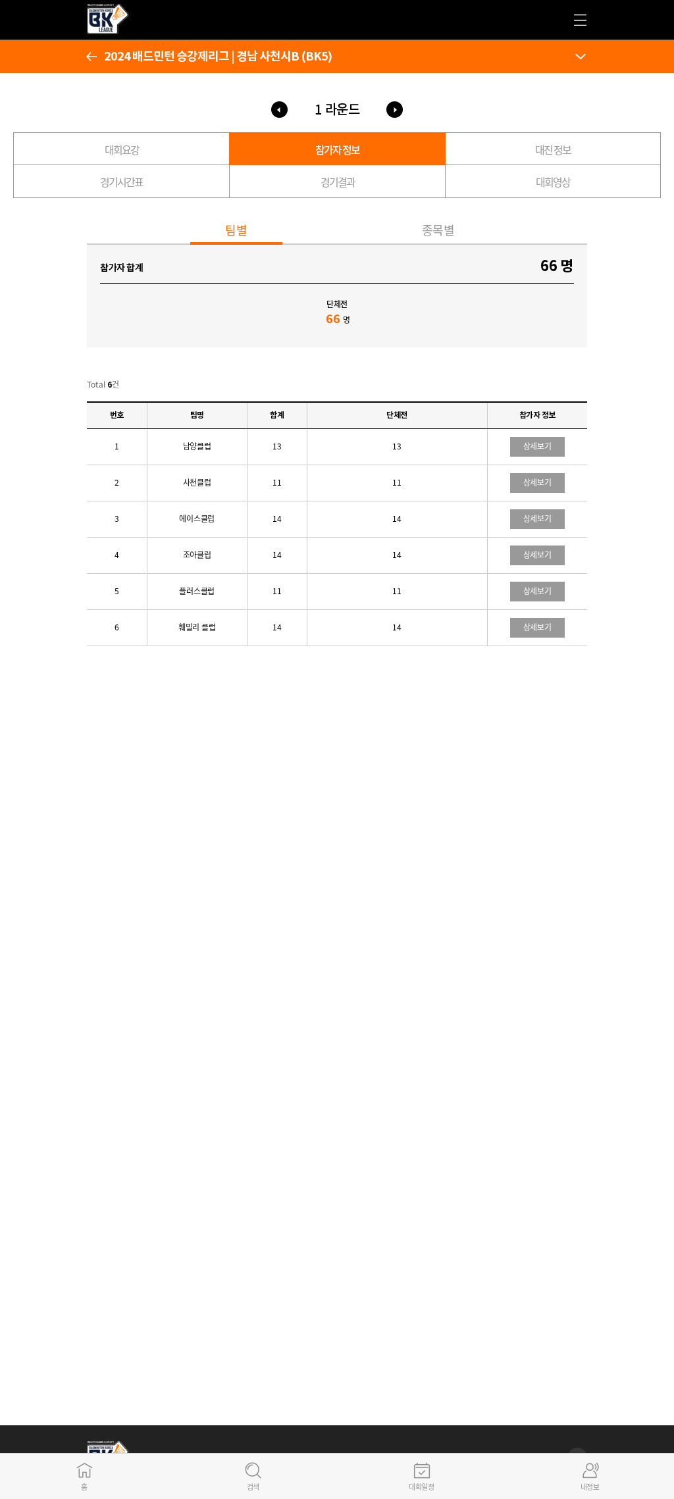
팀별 (236, 230)
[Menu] (580, 20)
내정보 (590, 1486)
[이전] (91, 56)
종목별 (438, 230)
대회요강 (122, 149)
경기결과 (338, 182)
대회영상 (553, 182)
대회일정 (421, 1486)
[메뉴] (580, 56)
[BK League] (120, 30)
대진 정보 (553, 149)
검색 (253, 1486)
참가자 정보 (337, 149)
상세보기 (537, 446)
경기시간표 (121, 182)
